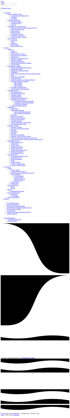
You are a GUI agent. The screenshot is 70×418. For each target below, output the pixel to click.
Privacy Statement (14, 413)
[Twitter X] (3, 6)
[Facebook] (1, 6)
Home (2, 1)
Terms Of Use (4, 413)
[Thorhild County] (6, 8)
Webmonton (16, 415)
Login (2, 3)
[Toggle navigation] (1, 10)
